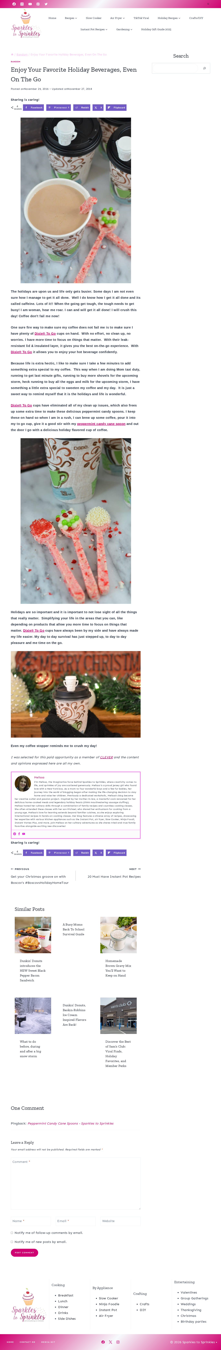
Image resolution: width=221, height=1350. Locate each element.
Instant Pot (108, 1310)
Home (52, 18)
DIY (143, 1310)
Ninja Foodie (109, 1304)
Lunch (62, 1301)
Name (18, 1221)
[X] (110, 1342)
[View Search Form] (208, 4)
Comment (21, 1162)
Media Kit (48, 1342)
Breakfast (65, 1295)
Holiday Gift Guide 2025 (156, 29)
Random (15, 61)
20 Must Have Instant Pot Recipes (114, 872)
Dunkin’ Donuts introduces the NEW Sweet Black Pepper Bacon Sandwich (32, 970)
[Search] (204, 68)
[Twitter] (46, 4)
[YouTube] (30, 4)
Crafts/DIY (196, 18)
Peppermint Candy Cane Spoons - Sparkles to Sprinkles (70, 1123)
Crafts (144, 1304)
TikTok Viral (141, 18)
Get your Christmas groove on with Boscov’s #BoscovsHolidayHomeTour (40, 876)
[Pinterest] (38, 4)
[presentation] (33, 935)
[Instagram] (22, 4)
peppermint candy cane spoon (101, 424)
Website (108, 1221)
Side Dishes (67, 1319)
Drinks (63, 1313)
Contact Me (27, 1342)
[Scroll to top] (213, 1337)
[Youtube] (23, 834)
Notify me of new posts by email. (41, 1242)
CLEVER (106, 757)
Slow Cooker (94, 18)
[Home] (12, 54)
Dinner (63, 1307)
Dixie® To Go (45, 333)
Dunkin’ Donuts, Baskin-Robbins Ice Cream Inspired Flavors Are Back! (74, 1014)
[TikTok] (54, 4)
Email (63, 1221)
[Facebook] (14, 4)
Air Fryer (106, 1316)
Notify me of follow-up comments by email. (49, 1233)
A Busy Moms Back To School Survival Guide (73, 929)
